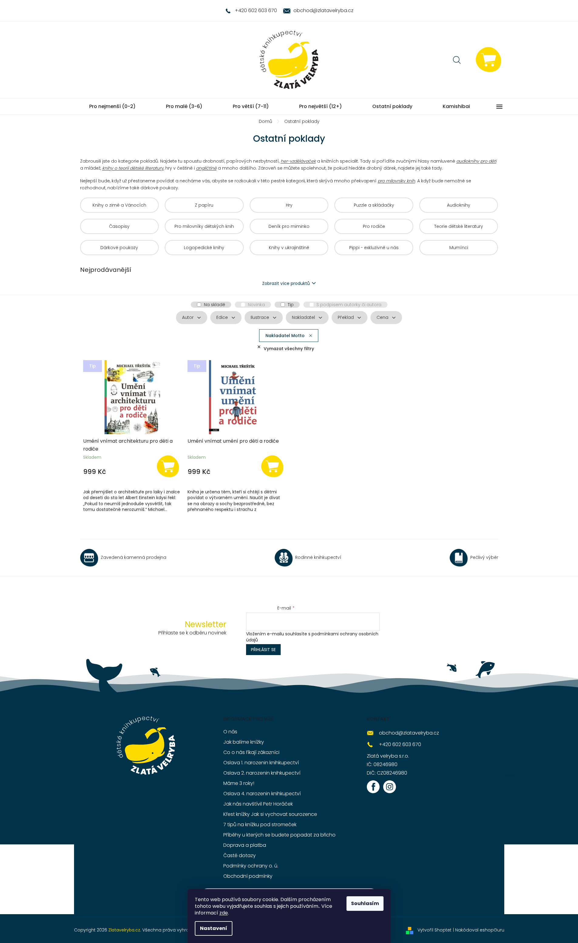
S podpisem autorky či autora (348, 305)
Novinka (256, 305)
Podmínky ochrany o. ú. (250, 865)
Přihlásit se (263, 650)
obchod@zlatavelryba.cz (409, 732)
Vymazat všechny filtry (289, 349)
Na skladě (214, 305)
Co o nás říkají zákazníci (251, 752)
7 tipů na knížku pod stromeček (259, 824)
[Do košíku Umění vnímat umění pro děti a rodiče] (272, 465)
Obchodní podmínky (247, 876)
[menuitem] (112, 106)
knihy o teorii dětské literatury (133, 168)
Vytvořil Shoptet (434, 930)
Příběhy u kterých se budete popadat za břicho (279, 834)
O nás (230, 731)
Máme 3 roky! (238, 783)
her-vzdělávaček (298, 161)
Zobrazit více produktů (286, 283)
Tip (291, 305)
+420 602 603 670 (400, 744)
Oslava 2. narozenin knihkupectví (261, 772)
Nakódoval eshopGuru (479, 930)
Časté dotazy (239, 855)
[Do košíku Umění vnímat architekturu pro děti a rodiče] (167, 465)
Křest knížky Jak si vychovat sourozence (270, 814)
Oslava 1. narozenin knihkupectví (261, 762)
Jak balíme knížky (243, 742)
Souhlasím (365, 903)
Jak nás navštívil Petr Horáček (258, 803)
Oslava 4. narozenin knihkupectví (262, 793)
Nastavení (213, 928)
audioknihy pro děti (476, 161)
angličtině (206, 168)
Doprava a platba (244, 845)
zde (223, 912)
